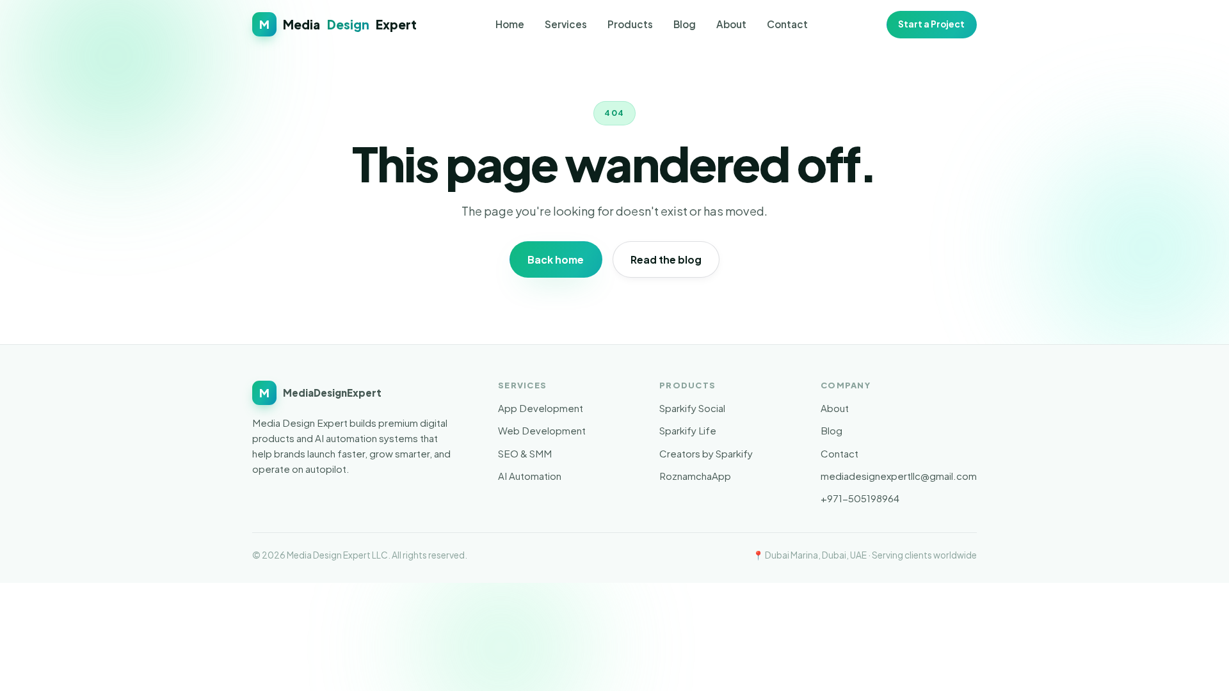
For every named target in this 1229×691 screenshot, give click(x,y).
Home (509, 24)
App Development (540, 408)
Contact (787, 24)
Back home (555, 259)
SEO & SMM (525, 453)
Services (566, 24)
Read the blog (666, 259)
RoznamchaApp (695, 476)
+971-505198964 (860, 498)
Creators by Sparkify (706, 453)
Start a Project (931, 24)
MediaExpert (338, 24)
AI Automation (529, 476)
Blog (684, 24)
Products (630, 24)
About (731, 24)
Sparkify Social (692, 408)
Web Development (542, 430)
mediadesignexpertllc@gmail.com (899, 476)
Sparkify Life (687, 430)
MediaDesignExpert (320, 393)
